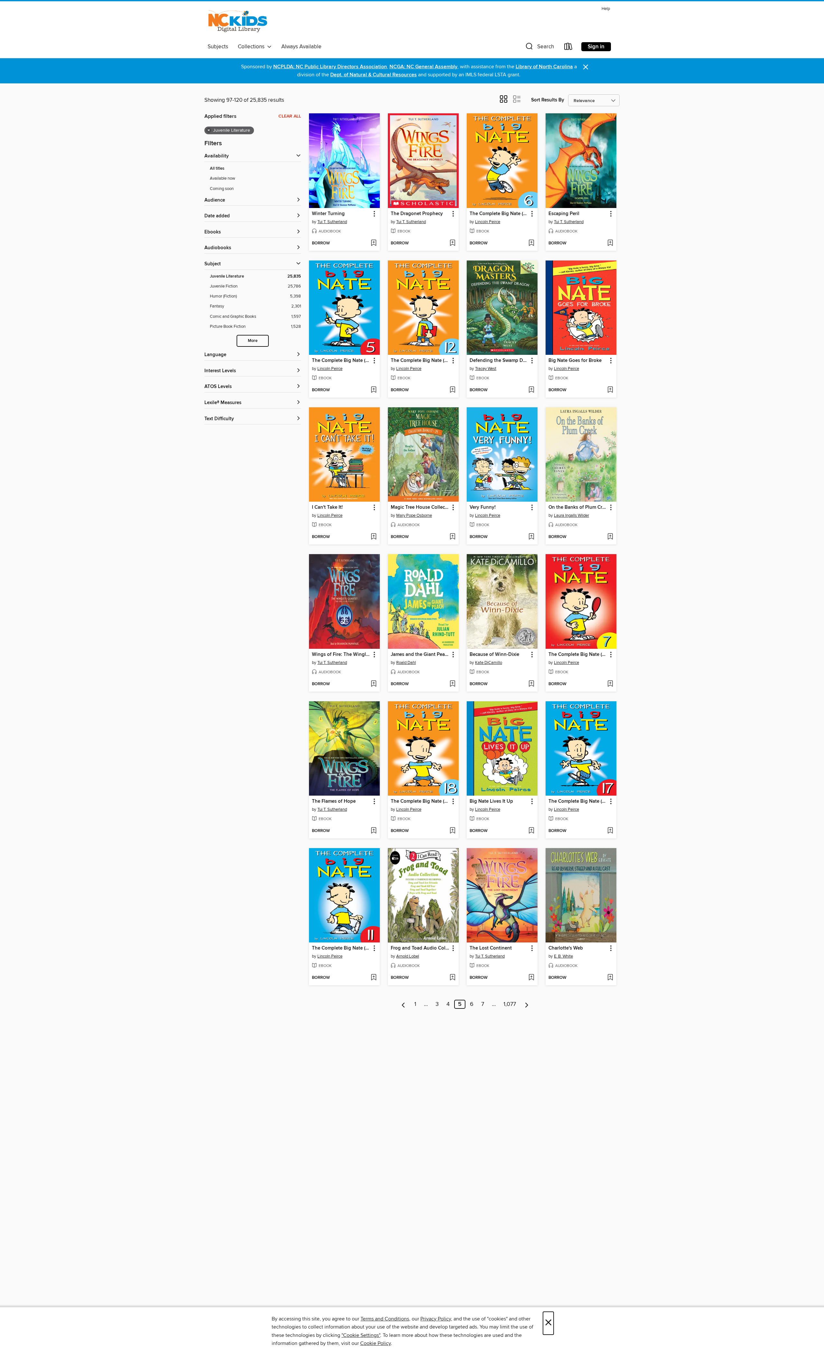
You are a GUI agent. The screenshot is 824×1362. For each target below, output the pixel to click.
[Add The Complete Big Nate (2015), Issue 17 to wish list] (610, 831)
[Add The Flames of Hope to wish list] (374, 831)
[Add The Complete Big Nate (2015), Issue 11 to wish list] (374, 978)
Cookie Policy (375, 1343)
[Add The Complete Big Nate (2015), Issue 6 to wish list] (531, 243)
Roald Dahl (406, 662)
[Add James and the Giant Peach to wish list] (452, 684)
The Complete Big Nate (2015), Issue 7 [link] (577, 654)
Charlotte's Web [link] (565, 948)
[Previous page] (403, 1004)
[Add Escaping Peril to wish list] (610, 243)
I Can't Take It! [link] (327, 507)
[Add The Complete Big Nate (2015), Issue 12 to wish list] (452, 390)
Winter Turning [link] (328, 214)
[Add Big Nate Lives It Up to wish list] (531, 831)
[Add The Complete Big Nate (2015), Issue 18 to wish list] (452, 831)
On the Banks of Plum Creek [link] (577, 507)
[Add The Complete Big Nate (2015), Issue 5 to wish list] (374, 390)
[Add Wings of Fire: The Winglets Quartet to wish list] (374, 684)
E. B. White (563, 956)
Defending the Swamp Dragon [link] (499, 361)
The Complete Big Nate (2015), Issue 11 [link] (341, 948)
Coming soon (222, 188)
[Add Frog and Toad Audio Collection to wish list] (452, 978)
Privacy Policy (435, 1319)
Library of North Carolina (544, 66)
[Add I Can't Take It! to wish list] (374, 537)
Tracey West (485, 368)
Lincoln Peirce (487, 221)
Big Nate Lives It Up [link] (491, 801)
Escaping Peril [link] (563, 214)
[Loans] (568, 48)
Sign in (596, 46)
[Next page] (526, 1004)
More (253, 341)
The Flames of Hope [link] (334, 801)
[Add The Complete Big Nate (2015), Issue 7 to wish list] (610, 684)
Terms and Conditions (384, 1319)
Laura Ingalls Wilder (571, 515)
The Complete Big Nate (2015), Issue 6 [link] (499, 214)
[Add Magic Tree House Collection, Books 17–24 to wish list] (452, 537)
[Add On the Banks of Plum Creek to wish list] (610, 537)
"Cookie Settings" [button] (361, 1335)
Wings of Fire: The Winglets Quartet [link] (341, 654)
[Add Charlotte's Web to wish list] (610, 978)
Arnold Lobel (407, 956)
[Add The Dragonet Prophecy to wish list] (452, 243)
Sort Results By (547, 100)
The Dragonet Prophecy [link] (417, 214)
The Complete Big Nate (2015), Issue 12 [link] (420, 361)
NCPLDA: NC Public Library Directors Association (330, 66)
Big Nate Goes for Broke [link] (575, 361)
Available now (222, 178)
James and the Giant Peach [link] (420, 654)
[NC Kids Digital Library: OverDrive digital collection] (238, 22)
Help (606, 8)
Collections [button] (252, 46)
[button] (539, 48)
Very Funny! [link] (483, 507)
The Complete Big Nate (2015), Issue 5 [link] (341, 361)
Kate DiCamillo (488, 662)
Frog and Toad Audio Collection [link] (420, 948)
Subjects (218, 46)
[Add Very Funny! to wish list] (531, 537)
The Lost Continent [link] (491, 948)
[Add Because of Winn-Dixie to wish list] (531, 684)
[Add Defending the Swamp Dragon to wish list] (531, 390)
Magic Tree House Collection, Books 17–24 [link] (420, 507)
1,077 (509, 1004)
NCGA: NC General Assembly (423, 66)
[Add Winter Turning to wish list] (374, 243)
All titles (217, 168)
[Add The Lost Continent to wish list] (531, 978)
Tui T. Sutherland (332, 221)
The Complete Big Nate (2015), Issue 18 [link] (420, 801)
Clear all (289, 116)
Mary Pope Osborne (414, 515)
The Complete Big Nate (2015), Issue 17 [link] (577, 801)
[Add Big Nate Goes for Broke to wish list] (610, 390)
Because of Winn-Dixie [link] (494, 654)
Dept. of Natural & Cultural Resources (373, 74)
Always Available (301, 46)
